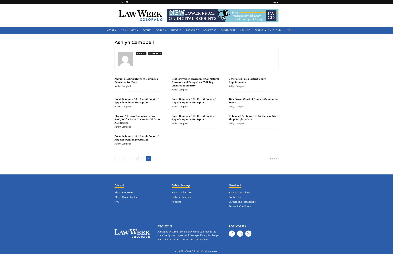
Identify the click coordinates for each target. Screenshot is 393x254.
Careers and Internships (242, 201)
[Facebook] (117, 2)
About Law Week (124, 192)
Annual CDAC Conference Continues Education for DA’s (136, 80)
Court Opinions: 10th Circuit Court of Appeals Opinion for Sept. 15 (136, 100)
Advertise (209, 30)
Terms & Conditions (240, 206)
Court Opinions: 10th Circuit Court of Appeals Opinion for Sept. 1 (194, 117)
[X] (127, 2)
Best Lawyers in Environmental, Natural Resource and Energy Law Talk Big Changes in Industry (195, 82)
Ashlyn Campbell (123, 86)
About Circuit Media (126, 197)
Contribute (228, 30)
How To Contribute (239, 192)
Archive (245, 30)
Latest (110, 30)
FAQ (117, 201)
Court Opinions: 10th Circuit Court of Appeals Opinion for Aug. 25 (136, 138)
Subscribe (192, 30)
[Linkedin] (122, 2)
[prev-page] (117, 158)
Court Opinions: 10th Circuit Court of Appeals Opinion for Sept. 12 (194, 100)
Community (128, 30)
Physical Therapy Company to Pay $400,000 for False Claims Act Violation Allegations (138, 119)
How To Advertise (181, 192)
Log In (275, 2)
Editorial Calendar (268, 30)
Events (147, 30)
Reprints (176, 201)
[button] (288, 30)
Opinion (161, 30)
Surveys (176, 30)
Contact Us (235, 197)
